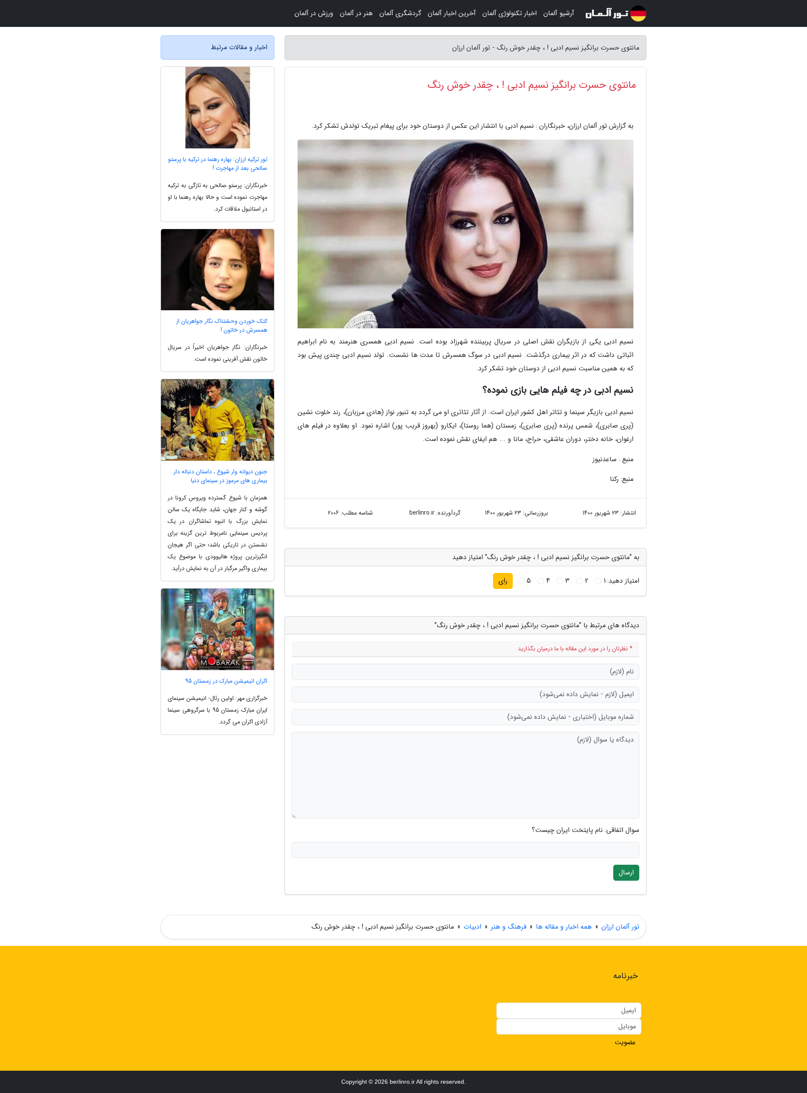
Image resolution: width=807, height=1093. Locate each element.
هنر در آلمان (356, 13)
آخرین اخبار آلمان (452, 13)
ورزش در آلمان (314, 13)
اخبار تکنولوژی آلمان (510, 13)
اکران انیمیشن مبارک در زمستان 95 (226, 681)
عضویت (625, 1042)
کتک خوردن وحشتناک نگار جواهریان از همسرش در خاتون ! (221, 326)
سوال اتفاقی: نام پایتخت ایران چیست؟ (585, 830)
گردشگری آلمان (400, 13)
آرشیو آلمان (558, 13)
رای (502, 581)
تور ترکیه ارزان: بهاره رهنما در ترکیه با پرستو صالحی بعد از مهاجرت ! (217, 164)
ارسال (626, 872)
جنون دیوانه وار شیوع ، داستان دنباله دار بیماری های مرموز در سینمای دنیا (220, 476)
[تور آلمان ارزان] (615, 13)
